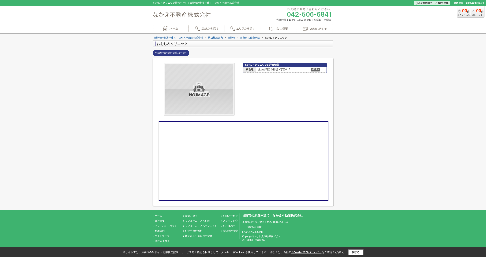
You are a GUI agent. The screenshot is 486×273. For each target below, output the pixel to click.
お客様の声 (229, 225)
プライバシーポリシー (167, 225)
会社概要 (160, 220)
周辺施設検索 (230, 230)
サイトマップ (162, 236)
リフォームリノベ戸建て (198, 220)
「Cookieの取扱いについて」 (306, 252)
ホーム (158, 215)
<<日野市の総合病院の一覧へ (171, 52)
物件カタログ (162, 241)
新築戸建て (191, 215)
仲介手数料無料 (193, 230)
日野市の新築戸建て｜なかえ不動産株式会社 (272, 215)
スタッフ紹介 (230, 220)
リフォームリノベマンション (201, 225)
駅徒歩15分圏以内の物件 (198, 236)
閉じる (356, 252)
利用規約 (160, 230)
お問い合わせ (230, 215)
